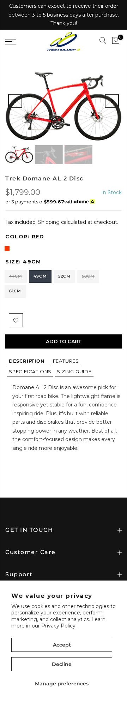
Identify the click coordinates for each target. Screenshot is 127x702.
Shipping (49, 222)
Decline (62, 664)
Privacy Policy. (59, 626)
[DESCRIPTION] (28, 361)
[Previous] (15, 101)
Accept (62, 645)
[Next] (112, 101)
